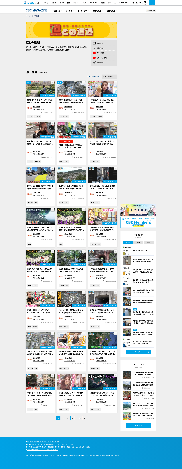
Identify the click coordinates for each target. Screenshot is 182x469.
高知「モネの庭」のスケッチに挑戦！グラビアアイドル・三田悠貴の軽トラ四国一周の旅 (40, 102)
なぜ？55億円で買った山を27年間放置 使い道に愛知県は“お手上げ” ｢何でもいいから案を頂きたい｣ (143, 406)
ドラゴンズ (112, 2)
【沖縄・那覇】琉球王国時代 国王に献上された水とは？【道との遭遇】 (71, 146)
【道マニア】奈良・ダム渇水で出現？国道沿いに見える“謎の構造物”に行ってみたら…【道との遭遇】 (39, 271)
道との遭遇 (36, 106)
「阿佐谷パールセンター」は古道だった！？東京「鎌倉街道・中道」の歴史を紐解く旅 (39, 395)
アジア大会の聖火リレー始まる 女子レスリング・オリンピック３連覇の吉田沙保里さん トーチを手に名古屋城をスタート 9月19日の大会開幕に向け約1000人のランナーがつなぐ (143, 398)
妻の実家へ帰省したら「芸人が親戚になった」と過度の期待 (143, 281)
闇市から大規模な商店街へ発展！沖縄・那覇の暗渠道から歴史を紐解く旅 (40, 188)
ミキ (67, 116)
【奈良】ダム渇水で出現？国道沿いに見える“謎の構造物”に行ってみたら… (71, 230)
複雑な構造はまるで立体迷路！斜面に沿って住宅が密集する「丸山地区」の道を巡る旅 (103, 188)
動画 (103, 2)
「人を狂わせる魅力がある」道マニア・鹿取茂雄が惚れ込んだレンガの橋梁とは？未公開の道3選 (102, 271)
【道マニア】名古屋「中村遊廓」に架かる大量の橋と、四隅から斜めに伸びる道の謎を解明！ (71, 312)
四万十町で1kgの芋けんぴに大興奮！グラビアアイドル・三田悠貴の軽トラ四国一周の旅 (40, 143)
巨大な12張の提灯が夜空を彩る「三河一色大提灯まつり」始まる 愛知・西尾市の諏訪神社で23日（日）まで (143, 376)
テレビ (46, 2)
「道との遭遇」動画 (69, 154)
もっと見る (138, 352)
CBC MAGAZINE (37, 10)
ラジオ (54, 2)
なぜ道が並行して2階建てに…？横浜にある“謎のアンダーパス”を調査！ (39, 354)
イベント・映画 (65, 2)
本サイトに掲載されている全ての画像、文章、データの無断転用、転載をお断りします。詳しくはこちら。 (58, 447)
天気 (84, 2)
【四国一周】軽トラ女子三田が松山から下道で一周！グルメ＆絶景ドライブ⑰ (71, 395)
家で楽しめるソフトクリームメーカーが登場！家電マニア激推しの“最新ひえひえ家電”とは (143, 262)
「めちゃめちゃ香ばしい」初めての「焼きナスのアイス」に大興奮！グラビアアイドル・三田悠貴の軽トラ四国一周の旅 (102, 104)
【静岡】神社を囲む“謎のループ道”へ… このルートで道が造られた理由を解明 (103, 395)
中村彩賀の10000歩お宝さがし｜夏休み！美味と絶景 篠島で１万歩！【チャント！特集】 (143, 323)
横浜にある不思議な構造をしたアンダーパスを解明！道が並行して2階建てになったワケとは (102, 312)
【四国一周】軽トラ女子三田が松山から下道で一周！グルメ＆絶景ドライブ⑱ (71, 354)
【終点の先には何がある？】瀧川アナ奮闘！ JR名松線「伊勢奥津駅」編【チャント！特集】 (143, 303)
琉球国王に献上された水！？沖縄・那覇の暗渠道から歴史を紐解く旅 (71, 101)
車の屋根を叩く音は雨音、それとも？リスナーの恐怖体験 (143, 342)
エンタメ (30, 116)
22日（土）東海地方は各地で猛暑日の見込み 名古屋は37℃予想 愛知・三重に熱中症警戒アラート (143, 385)
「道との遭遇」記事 (38, 109)
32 (80, 418)
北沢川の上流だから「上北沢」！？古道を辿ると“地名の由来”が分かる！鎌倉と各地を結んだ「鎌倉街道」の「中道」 (102, 355)
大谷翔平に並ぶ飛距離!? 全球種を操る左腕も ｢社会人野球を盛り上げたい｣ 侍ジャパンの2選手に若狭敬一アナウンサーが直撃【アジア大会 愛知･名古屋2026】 (143, 418)
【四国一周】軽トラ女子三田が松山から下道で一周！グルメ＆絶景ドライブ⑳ (102, 230)
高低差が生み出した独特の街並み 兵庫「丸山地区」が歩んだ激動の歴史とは (72, 188)
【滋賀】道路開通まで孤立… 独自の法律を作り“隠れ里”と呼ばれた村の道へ (40, 230)
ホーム (28, 16)
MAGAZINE (94, 2)
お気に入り (151, 10)
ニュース (76, 2)
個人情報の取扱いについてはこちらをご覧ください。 (43, 442)
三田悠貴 (37, 116)
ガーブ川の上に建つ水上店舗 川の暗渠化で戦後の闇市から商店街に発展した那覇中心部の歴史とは (102, 143)
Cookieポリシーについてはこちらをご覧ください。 (42, 449)
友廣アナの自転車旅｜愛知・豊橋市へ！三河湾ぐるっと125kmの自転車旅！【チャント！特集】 (143, 292)
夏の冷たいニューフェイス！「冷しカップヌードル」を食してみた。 (143, 271)
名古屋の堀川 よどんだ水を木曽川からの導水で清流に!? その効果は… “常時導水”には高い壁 (143, 314)
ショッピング (136, 2)
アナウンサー (123, 2)
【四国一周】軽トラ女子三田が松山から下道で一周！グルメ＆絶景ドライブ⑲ (39, 312)
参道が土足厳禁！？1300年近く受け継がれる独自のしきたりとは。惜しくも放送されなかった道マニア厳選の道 (71, 273)
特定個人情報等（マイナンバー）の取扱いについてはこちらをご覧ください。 (50, 444)
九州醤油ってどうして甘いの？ (142, 250)
